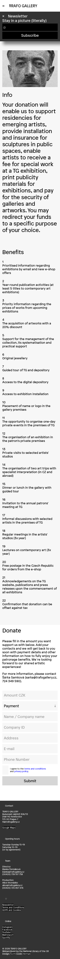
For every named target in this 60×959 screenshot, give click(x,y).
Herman (26, 954)
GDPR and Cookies (11, 910)
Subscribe (30, 35)
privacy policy (21, 771)
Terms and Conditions (13, 907)
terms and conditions (35, 768)
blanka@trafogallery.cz (13, 871)
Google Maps (8, 828)
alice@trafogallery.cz (12, 885)
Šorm (13, 954)
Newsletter (8, 905)
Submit (30, 780)
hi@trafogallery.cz (11, 821)
